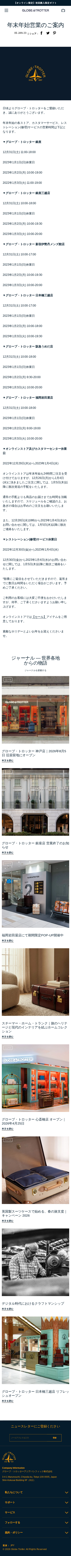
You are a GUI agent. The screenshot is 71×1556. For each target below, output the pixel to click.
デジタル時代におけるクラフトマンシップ (33, 1303)
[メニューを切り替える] (6, 10)
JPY (8, 1545)
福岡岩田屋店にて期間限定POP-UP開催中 (33, 935)
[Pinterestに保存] (54, 33)
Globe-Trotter (18, 1549)
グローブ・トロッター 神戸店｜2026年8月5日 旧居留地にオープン (34, 753)
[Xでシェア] (48, 33)
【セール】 (39, 616)
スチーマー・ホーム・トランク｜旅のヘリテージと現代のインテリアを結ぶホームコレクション (34, 1027)
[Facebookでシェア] (41, 33)
